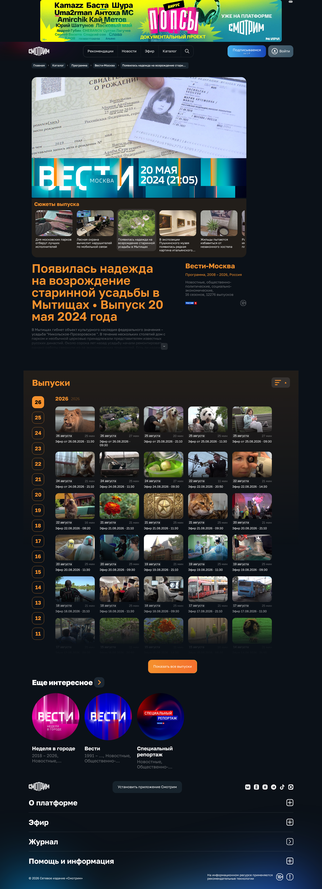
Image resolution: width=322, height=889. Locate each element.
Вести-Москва (105, 65)
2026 (75, 398)
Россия (235, 275)
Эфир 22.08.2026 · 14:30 (249, 486)
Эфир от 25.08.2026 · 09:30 (252, 441)
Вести (92, 748)
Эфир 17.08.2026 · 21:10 (205, 611)
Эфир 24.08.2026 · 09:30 (161, 486)
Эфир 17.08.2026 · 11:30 (249, 611)
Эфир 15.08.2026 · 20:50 (117, 652)
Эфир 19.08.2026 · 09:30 (249, 569)
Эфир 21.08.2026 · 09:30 (205, 528)
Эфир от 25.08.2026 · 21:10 (163, 441)
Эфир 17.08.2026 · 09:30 (72, 652)
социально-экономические (208, 288)
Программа (79, 65)
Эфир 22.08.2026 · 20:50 (205, 486)
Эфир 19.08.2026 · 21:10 (161, 569)
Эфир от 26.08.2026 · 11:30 (74, 441)
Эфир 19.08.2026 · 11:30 (205, 569)
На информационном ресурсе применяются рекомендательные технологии (240, 876)
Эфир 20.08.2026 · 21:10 (249, 528)
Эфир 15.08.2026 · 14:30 (161, 652)
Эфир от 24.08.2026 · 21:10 (74, 486)
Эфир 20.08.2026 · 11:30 (72, 569)
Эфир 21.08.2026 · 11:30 (161, 528)
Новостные (195, 282)
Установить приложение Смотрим (147, 787)
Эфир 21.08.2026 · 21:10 (117, 528)
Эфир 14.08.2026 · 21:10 (249, 652)
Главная (39, 65)
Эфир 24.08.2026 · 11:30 (117, 486)
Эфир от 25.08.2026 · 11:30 (207, 441)
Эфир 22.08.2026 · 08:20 (72, 528)
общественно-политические (208, 284)
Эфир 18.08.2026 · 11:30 (117, 611)
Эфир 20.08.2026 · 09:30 (117, 569)
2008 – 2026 (217, 275)
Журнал (43, 841)
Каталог (58, 65)
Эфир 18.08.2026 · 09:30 (161, 611)
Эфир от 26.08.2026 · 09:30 (115, 443)
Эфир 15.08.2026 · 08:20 (205, 652)
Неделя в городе (53, 748)
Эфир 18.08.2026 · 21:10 (72, 611)
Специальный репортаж (155, 751)
